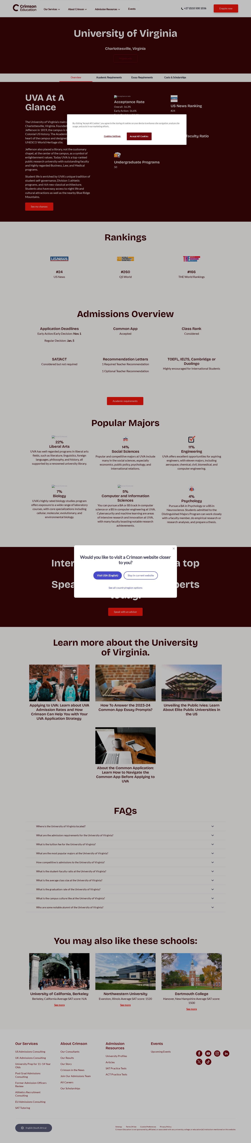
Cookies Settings (112, 136)
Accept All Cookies (139, 136)
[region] (127, 129)
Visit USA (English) (107, 575)
